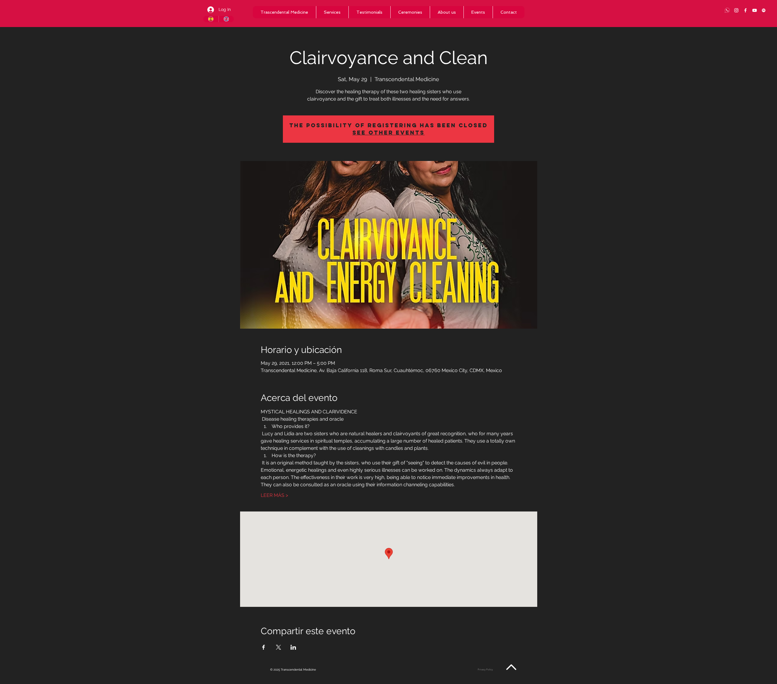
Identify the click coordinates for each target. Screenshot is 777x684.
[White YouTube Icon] (754, 10)
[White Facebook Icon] (745, 10)
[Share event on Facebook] (263, 647)
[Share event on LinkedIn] (293, 647)
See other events (388, 132)
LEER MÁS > (274, 495)
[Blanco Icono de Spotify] (763, 10)
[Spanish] (211, 19)
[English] (226, 19)
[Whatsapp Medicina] (727, 10)
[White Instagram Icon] (736, 10)
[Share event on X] (278, 647)
